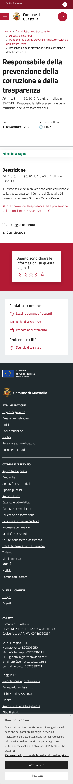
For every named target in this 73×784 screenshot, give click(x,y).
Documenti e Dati (13, 449)
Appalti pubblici (12, 489)
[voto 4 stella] (37, 274)
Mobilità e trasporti (14, 533)
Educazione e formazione (18, 514)
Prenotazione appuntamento (21, 681)
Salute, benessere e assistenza (22, 539)
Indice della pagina (14, 153)
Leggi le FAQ (10, 674)
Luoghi (6, 597)
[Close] (70, 715)
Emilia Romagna (14, 3)
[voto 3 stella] (31, 274)
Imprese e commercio (16, 527)
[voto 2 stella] (25, 274)
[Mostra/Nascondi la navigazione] (4, 16)
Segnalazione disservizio (17, 687)
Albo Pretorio (10, 712)
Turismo (7, 552)
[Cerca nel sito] (62, 16)
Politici (6, 437)
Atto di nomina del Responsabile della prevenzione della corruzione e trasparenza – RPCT (35, 208)
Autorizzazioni (11, 496)
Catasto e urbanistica (16, 502)
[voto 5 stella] (43, 274)
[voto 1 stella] (19, 274)
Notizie (6, 570)
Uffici (5, 424)
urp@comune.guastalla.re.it (28, 661)
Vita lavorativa (11, 558)
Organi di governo (13, 412)
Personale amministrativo (18, 443)
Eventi (6, 603)
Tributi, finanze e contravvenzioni (23, 546)
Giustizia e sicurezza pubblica (20, 521)
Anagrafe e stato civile (16, 483)
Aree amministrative (15, 418)
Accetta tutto (36, 765)
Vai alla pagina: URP (15, 642)
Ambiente (8, 477)
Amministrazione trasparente (21, 706)
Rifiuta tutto (36, 775)
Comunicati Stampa (15, 576)
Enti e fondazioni (13, 430)
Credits (6, 699)
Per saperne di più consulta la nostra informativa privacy (37, 755)
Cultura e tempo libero (16, 508)
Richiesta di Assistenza (17, 693)
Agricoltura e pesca (14, 471)
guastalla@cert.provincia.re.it (28, 656)
